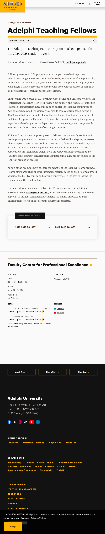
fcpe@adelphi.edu (19, 282)
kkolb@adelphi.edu (37, 192)
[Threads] (14, 422)
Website (14, 298)
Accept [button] (13, 526)
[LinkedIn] (38, 422)
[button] (80, 3)
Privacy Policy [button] (38, 518)
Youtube (60, 313)
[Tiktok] (25, 422)
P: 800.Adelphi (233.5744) (23, 413)
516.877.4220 (17, 290)
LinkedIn (60, 309)
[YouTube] (31, 422)
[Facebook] (9, 422)
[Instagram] (20, 422)
